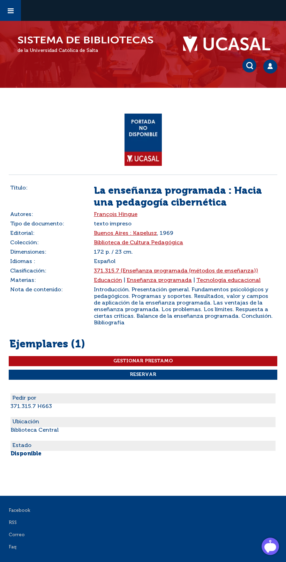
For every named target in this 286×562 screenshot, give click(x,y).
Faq (12, 547)
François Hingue (115, 214)
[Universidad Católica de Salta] (230, 44)
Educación (108, 280)
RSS (13, 523)
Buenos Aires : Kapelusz (125, 233)
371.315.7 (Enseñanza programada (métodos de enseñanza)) (176, 271)
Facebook (19, 510)
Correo (17, 535)
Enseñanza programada (159, 280)
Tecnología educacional (228, 280)
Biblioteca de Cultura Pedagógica (138, 243)
